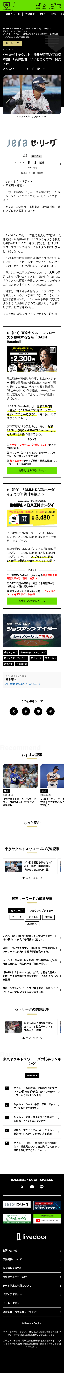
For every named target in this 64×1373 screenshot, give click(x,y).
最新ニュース (13, 14)
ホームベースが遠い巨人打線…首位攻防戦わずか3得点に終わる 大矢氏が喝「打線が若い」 (30, 962)
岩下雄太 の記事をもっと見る (21, 684)
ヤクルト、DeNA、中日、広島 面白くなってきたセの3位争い (35, 1106)
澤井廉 (9, 664)
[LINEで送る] (38, 69)
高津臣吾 (22, 664)
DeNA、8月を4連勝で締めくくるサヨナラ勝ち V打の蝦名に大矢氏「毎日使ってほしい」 (29, 937)
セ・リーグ (11, 652)
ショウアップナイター (16, 658)
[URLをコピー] (43, 69)
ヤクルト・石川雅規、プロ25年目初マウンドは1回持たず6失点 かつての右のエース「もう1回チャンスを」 (35, 1091)
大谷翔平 (30, 14)
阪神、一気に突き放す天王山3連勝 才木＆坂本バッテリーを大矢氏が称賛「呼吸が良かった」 (30, 950)
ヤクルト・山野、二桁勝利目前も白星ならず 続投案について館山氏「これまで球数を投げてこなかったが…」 (35, 1146)
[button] (24, 878)
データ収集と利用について (17, 1285)
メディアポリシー (12, 1294)
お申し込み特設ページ (32, 470)
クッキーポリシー (12, 1303)
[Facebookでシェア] (33, 69)
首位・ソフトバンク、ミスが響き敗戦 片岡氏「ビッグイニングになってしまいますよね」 (30, 990)
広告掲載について (12, 1259)
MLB (42, 14)
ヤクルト (51, 658)
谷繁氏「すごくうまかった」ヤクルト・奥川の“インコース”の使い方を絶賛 (35, 1132)
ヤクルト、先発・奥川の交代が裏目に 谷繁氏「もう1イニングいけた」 (35, 1119)
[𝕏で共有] (27, 69)
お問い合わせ (10, 1250)
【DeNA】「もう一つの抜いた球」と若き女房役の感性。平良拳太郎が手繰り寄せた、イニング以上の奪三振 (30, 976)
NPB (53, 14)
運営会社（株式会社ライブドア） (21, 1312)
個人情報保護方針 (12, 1268)
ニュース (37, 658)
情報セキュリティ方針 (15, 1276)
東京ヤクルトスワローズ (34, 652)
